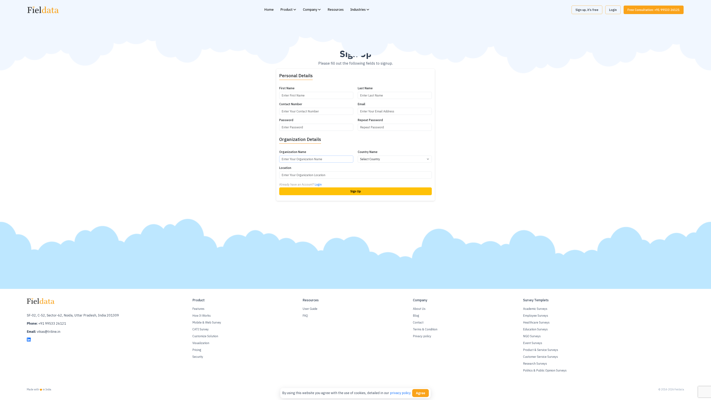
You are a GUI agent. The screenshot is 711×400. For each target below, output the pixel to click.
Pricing (196, 350)
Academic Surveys (535, 309)
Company (310, 9)
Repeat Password (370, 120)
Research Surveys (535, 363)
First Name (287, 88)
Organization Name (292, 152)
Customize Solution (205, 336)
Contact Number (290, 104)
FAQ (305, 315)
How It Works (201, 315)
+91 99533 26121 (52, 323)
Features (198, 309)
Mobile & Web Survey (206, 322)
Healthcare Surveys (536, 322)
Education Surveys (535, 329)
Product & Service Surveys (540, 350)
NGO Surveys (532, 336)
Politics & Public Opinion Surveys (545, 370)
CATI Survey (200, 329)
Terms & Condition (425, 329)
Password (286, 120)
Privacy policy (422, 336)
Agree (420, 393)
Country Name (368, 152)
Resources (336, 9)
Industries (358, 9)
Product (286, 9)
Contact (418, 322)
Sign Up (355, 191)
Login (613, 10)
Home (269, 9)
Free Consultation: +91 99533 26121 (653, 10)
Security (197, 357)
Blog (416, 315)
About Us (419, 309)
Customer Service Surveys (540, 357)
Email (361, 104)
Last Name (365, 88)
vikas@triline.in (48, 331)
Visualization (200, 343)
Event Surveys (532, 343)
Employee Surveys (535, 315)
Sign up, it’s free (586, 10)
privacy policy (400, 393)
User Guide (310, 309)
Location (285, 168)
